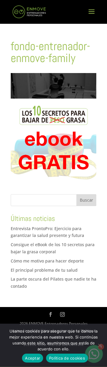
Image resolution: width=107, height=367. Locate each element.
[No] (100, 345)
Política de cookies (67, 358)
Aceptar (32, 358)
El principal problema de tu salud (44, 270)
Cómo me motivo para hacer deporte (47, 261)
